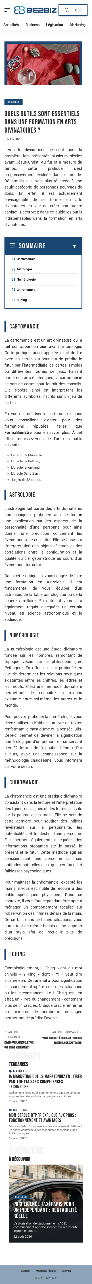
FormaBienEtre (18, 432)
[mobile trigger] (8, 10)
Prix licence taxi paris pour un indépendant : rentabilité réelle (45, 1210)
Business (13, 102)
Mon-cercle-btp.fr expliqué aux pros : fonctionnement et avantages (42, 1118)
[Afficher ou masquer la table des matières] (61, 246)
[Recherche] (67, 10)
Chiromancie (26, 289)
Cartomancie (26, 259)
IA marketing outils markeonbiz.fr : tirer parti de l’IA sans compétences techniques (45, 1081)
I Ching (22, 300)
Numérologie (26, 279)
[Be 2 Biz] (35, 10)
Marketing (21, 1071)
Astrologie (24, 269)
